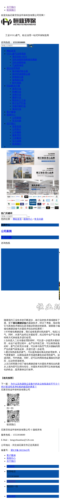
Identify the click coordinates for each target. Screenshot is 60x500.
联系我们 (11, 10)
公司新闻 (6, 231)
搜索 (30, 45)
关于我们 (11, 7)
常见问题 (38, 219)
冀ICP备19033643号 (20, 450)
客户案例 (11, 455)
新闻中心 (28, 219)
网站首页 (17, 219)
